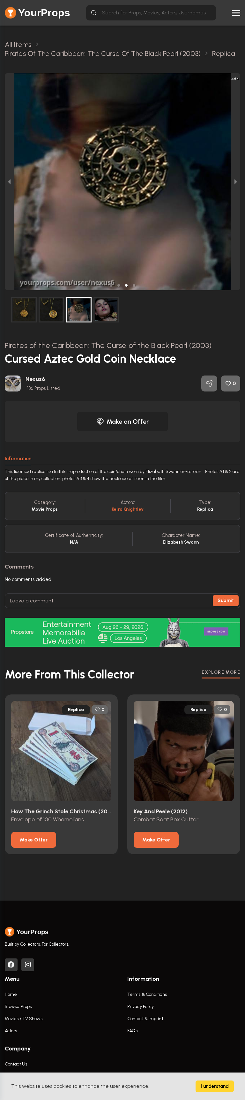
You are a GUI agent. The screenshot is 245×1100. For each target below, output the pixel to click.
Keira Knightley (128, 509)
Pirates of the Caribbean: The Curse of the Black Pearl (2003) (108, 345)
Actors (11, 1031)
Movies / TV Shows (23, 1018)
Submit (226, 600)
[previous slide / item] (9, 181)
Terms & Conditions (147, 994)
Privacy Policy (140, 1006)
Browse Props (18, 1006)
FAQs (132, 1031)
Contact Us (16, 1064)
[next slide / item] (235, 181)
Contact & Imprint (145, 1018)
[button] (111, 285)
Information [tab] (18, 458)
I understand (215, 1086)
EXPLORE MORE (221, 672)
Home (11, 994)
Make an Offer (128, 421)
